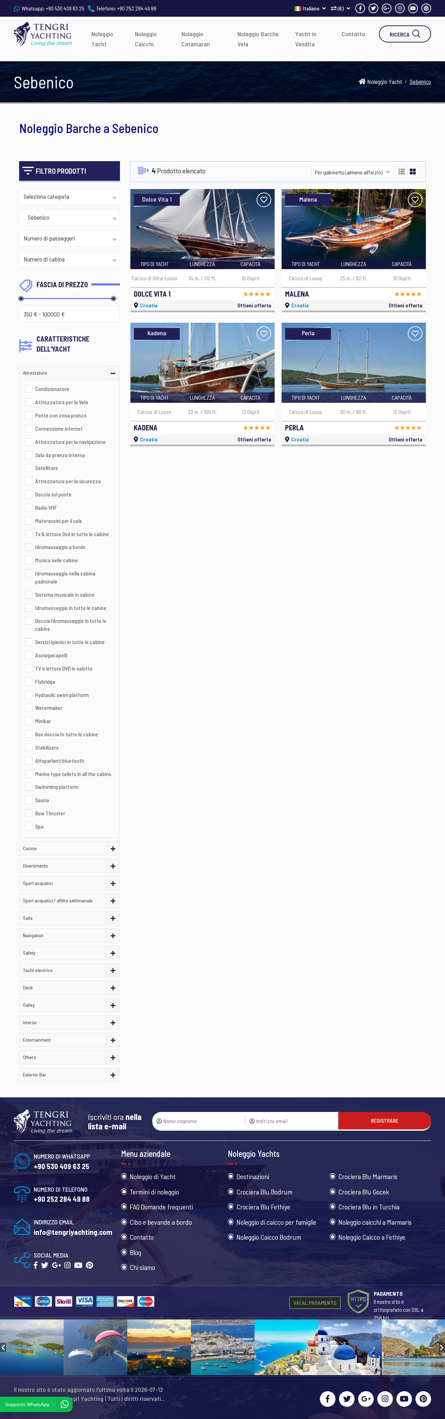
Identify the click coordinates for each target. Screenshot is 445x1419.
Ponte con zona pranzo (61, 415)
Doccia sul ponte (53, 494)
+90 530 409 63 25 (65, 8)
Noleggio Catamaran (195, 39)
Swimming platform (56, 786)
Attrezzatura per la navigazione (70, 441)
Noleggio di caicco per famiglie (276, 1222)
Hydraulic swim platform (62, 694)
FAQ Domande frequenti (161, 1206)
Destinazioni (252, 1176)
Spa (39, 826)
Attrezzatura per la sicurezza (68, 481)
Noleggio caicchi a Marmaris (375, 1222)
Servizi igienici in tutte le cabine (70, 641)
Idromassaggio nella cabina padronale (65, 577)
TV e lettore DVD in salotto (63, 668)
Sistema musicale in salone (65, 594)
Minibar (43, 721)
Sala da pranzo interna (60, 455)
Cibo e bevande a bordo (161, 1222)
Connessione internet (59, 428)
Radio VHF (46, 507)
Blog (135, 1252)
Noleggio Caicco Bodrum (268, 1237)
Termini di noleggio (154, 1191)
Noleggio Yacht (102, 39)
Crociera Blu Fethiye (263, 1206)
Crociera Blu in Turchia (368, 1206)
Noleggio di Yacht (153, 1176)
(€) (341, 8)
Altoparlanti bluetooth (59, 760)
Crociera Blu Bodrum (264, 1191)
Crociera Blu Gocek (363, 1191)
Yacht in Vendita (305, 39)
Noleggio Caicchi (146, 39)
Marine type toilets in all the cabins (73, 773)
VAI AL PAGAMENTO (315, 1302)
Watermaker (48, 707)
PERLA (294, 427)
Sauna (42, 800)
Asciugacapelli (51, 655)
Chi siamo (142, 1267)
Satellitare (46, 467)
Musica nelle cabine (56, 560)
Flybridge (45, 681)
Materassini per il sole (58, 520)
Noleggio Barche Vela (258, 39)
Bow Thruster (50, 813)
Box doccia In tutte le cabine (66, 734)
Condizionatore (52, 388)
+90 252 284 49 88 (136, 8)
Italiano (312, 8)
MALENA (297, 294)
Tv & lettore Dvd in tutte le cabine (72, 534)
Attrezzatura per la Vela (61, 402)
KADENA (145, 427)
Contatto (353, 34)
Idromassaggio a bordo (60, 546)
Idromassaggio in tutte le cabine (70, 607)
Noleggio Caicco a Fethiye (371, 1237)
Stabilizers (46, 747)
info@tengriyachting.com (73, 1232)
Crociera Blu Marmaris (367, 1176)
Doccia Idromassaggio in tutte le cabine (70, 624)
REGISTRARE (384, 1120)
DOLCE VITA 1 (152, 294)
